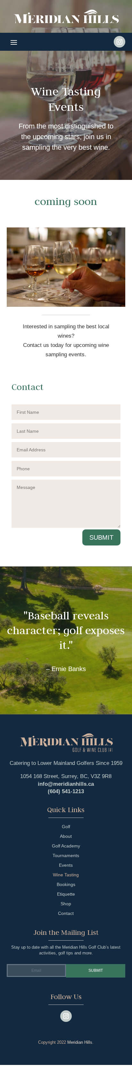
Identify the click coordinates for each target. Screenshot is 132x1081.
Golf (66, 826)
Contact (66, 913)
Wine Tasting (66, 875)
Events (66, 865)
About (66, 836)
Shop (66, 903)
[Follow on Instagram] (119, 42)
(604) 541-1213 (66, 791)
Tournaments (66, 855)
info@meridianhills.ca (66, 784)
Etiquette (66, 894)
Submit (101, 537)
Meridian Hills (79, 1042)
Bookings (66, 884)
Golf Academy (66, 846)
